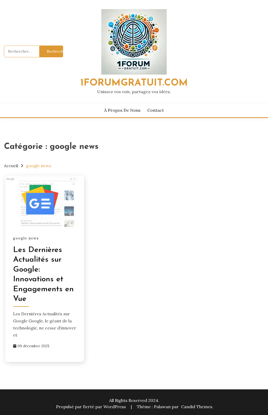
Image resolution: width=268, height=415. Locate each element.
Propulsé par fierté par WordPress (91, 406)
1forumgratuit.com (134, 83)
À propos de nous (122, 110)
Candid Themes (196, 406)
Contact (155, 110)
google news (26, 238)
